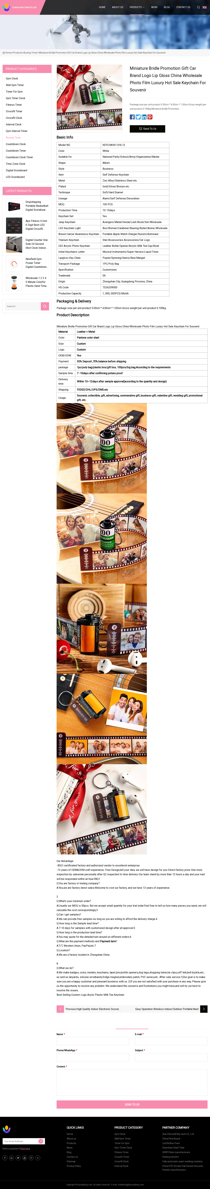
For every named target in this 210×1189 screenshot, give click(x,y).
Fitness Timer (14, 104)
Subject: (140, 1050)
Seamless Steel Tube (173, 1147)
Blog (167, 7)
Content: (62, 1066)
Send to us (149, 128)
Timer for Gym (14, 91)
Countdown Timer (16, 150)
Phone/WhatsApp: (67, 1050)
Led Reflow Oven (171, 1143)
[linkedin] (11, 1157)
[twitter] (18, 1157)
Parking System (170, 1157)
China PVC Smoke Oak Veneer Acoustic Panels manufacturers (182, 1168)
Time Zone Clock (15, 163)
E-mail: (139, 1034)
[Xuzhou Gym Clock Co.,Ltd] (18, 1129)
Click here (25, 1148)
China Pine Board (171, 1138)
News (154, 7)
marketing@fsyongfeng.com (131, 1185)
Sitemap (71, 1161)
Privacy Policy (74, 1166)
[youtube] (24, 1157)
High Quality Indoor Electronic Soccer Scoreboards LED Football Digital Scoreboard (102, 1009)
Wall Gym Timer (15, 85)
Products (136, 7)
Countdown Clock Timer (19, 157)
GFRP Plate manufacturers (176, 1152)
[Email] (40, 1141)
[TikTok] (37, 1157)
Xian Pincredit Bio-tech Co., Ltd (178, 1134)
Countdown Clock (16, 144)
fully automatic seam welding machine (182, 1161)
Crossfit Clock (14, 117)
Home (102, 7)
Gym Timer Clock (15, 98)
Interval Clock (13, 124)
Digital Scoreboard (16, 170)
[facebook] (4, 1157)
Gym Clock (12, 78)
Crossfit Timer (14, 111)
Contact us (183, 7)
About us (117, 7)
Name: (61, 1034)
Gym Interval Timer (16, 131)
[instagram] (31, 1157)
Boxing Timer (31, 52)
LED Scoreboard (15, 177)
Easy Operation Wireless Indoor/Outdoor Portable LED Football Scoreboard (164, 1009)
